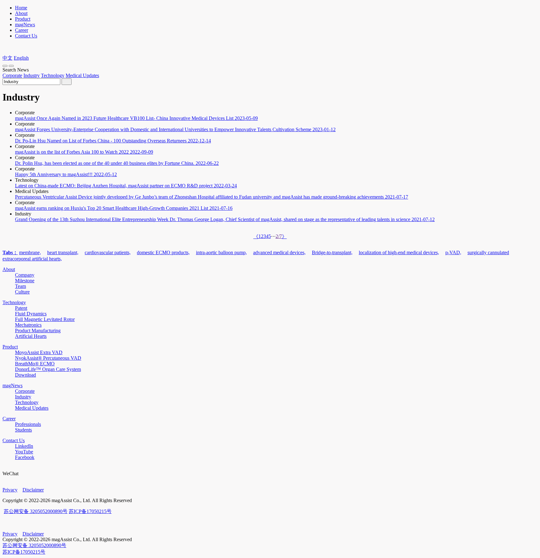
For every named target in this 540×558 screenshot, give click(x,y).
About (21, 13)
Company (24, 275)
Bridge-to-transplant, (332, 252)
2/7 (279, 236)
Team (20, 286)
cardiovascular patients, (108, 252)
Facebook (24, 457)
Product (22, 19)
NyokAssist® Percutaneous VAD (48, 358)
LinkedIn (24, 446)
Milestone (24, 280)
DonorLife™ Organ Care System (48, 369)
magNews (25, 24)
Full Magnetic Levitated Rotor (45, 319)
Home (21, 7)
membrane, (30, 252)
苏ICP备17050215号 (90, 511)
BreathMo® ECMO (35, 363)
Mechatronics (28, 325)
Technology (52, 75)
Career (21, 30)
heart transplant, (62, 252)
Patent (21, 308)
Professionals (28, 424)
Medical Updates (82, 75)
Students (23, 429)
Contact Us (26, 35)
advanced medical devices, (279, 252)
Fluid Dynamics (31, 313)
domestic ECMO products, (163, 252)
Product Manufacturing (38, 330)
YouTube (24, 451)
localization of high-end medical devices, (399, 252)
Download (25, 375)
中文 (7, 58)
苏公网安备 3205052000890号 (36, 511)
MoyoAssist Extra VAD (38, 352)
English (21, 58)
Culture (22, 291)
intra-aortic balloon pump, (221, 252)
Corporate (12, 75)
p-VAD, (453, 252)
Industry (31, 75)
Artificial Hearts (31, 336)
